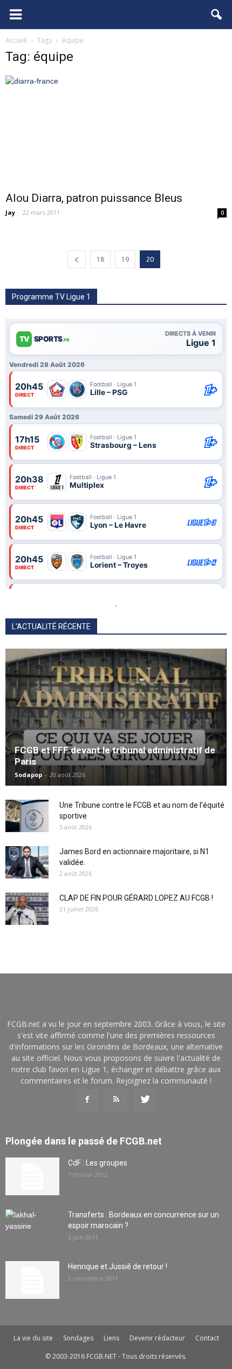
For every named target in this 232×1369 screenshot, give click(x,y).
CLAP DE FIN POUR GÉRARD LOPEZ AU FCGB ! (136, 898)
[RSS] (116, 1100)
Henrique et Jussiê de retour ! (117, 1266)
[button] (217, 14)
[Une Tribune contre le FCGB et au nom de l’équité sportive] (27, 816)
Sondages (78, 1338)
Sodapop (28, 775)
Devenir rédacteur (157, 1338)
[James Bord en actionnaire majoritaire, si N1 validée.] (27, 862)
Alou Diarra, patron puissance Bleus (93, 198)
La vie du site (33, 1338)
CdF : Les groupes (97, 1163)
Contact (207, 1338)
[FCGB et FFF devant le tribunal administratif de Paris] (116, 717)
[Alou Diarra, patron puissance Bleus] (116, 130)
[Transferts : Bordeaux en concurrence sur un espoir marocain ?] (32, 1228)
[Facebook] (87, 1100)
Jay (10, 212)
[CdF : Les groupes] (32, 1176)
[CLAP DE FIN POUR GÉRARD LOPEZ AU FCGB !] (27, 909)
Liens (111, 1338)
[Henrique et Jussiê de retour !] (32, 1280)
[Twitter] (145, 1100)
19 (125, 259)
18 (100, 259)
